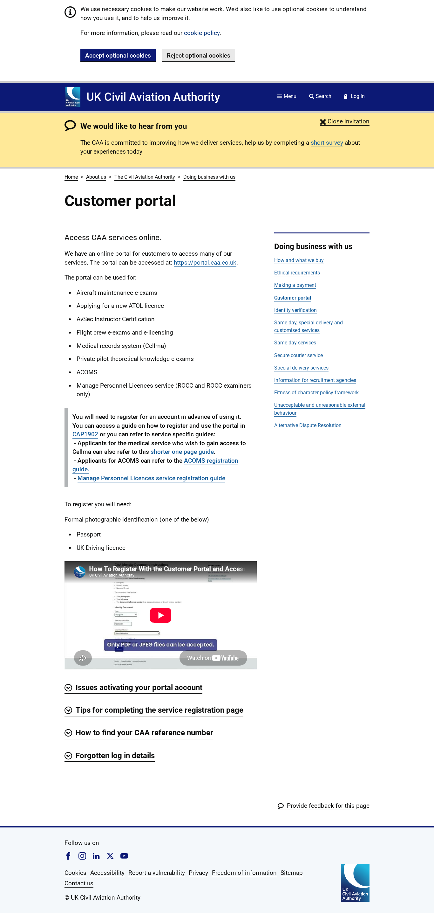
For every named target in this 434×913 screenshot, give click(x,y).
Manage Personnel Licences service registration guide (151, 478)
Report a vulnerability (156, 872)
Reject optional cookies (198, 55)
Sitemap (292, 872)
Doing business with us (209, 177)
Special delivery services (301, 368)
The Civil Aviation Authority (144, 177)
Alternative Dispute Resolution (308, 425)
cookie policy (202, 33)
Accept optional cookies (118, 55)
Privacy (198, 872)
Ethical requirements (297, 273)
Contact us (78, 883)
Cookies (75, 872)
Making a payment (295, 285)
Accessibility (107, 872)
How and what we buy (299, 260)
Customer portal (292, 298)
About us (96, 177)
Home (71, 177)
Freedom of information (244, 872)
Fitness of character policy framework (316, 393)
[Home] (72, 97)
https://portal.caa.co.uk (205, 262)
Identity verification (295, 310)
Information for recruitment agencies (315, 380)
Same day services (295, 343)
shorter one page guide (182, 451)
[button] (345, 121)
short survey (327, 142)
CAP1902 (85, 434)
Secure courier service (298, 355)
